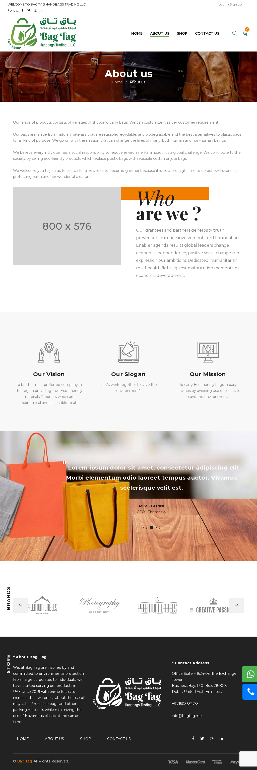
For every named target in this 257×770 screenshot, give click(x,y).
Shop (85, 739)
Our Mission (208, 374)
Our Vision (49, 374)
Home (117, 82)
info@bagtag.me (187, 715)
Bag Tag (24, 761)
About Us (54, 739)
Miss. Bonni (151, 506)
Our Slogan (128, 374)
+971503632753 (185, 703)
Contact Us (119, 739)
